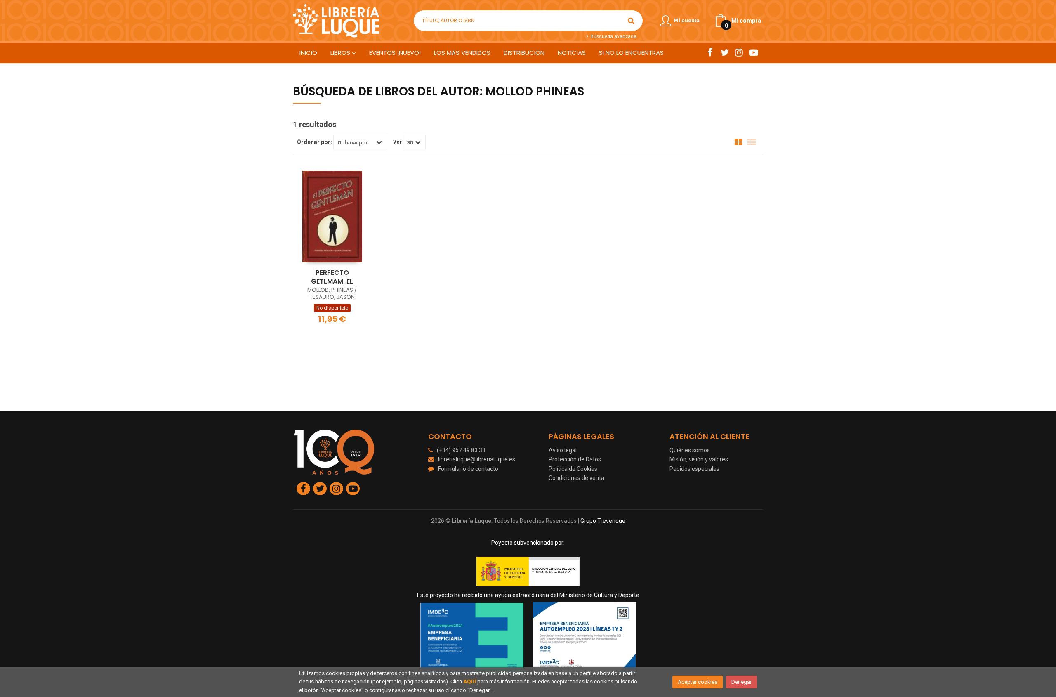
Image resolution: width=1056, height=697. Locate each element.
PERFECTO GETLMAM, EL (332, 277)
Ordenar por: (314, 142)
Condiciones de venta (576, 478)
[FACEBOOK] (710, 52)
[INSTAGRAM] (739, 52)
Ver (397, 142)
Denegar (741, 682)
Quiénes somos (689, 450)
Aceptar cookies (697, 682)
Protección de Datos (575, 459)
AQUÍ (469, 681)
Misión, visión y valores (698, 459)
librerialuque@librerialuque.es (476, 459)
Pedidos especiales (694, 468)
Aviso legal (563, 450)
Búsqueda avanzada (612, 36)
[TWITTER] (724, 52)
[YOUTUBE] (753, 52)
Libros (341, 52)
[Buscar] (631, 20)
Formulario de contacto (468, 468)
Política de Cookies (573, 468)
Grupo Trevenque (602, 520)
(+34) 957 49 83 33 (461, 450)
